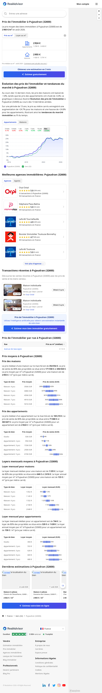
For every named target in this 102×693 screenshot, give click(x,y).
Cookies (38, 670)
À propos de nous (42, 645)
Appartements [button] (10, 122)
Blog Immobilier (9, 660)
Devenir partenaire (11, 670)
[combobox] (34, 13)
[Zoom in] (99, 11)
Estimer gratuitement (36, 74)
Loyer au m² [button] (21, 35)
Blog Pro (6, 673)
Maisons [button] (22, 122)
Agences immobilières (12, 652)
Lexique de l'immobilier (13, 656)
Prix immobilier (9, 649)
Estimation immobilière (12, 645)
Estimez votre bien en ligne (35, 605)
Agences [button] (7, 181)
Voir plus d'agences (34, 263)
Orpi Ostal (30, 294)
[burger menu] (96, 3)
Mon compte (83, 4)
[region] (85, 350)
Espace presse (41, 652)
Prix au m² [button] (8, 35)
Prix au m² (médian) (54, 344)
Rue (5, 344)
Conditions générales (44, 662)
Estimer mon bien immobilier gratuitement (35, 328)
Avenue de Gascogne (13, 349)
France (10, 616)
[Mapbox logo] (74, 690)
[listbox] (34, 586)
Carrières (39, 649)
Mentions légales (42, 673)
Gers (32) (19, 616)
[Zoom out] (99, 14)
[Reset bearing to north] (99, 18)
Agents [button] (17, 181)
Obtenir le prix (58, 290)
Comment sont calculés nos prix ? (35, 64)
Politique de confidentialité (46, 666)
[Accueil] (3, 616)
